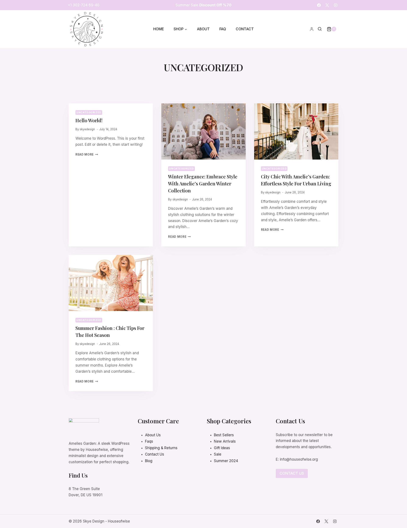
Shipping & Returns (161, 448)
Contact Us (154, 454)
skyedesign (87, 129)
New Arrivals (225, 441)
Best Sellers (224, 435)
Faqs (149, 441)
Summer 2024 (226, 461)
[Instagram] (335, 5)
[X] (327, 5)
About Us (153, 435)
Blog (148, 461)
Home (158, 29)
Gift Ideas (222, 448)
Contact (245, 29)
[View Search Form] (320, 29)
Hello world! (88, 120)
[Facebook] (319, 5)
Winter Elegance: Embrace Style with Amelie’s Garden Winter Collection (202, 183)
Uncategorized (88, 112)
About (203, 29)
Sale (217, 454)
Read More (86, 154)
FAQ (222, 29)
